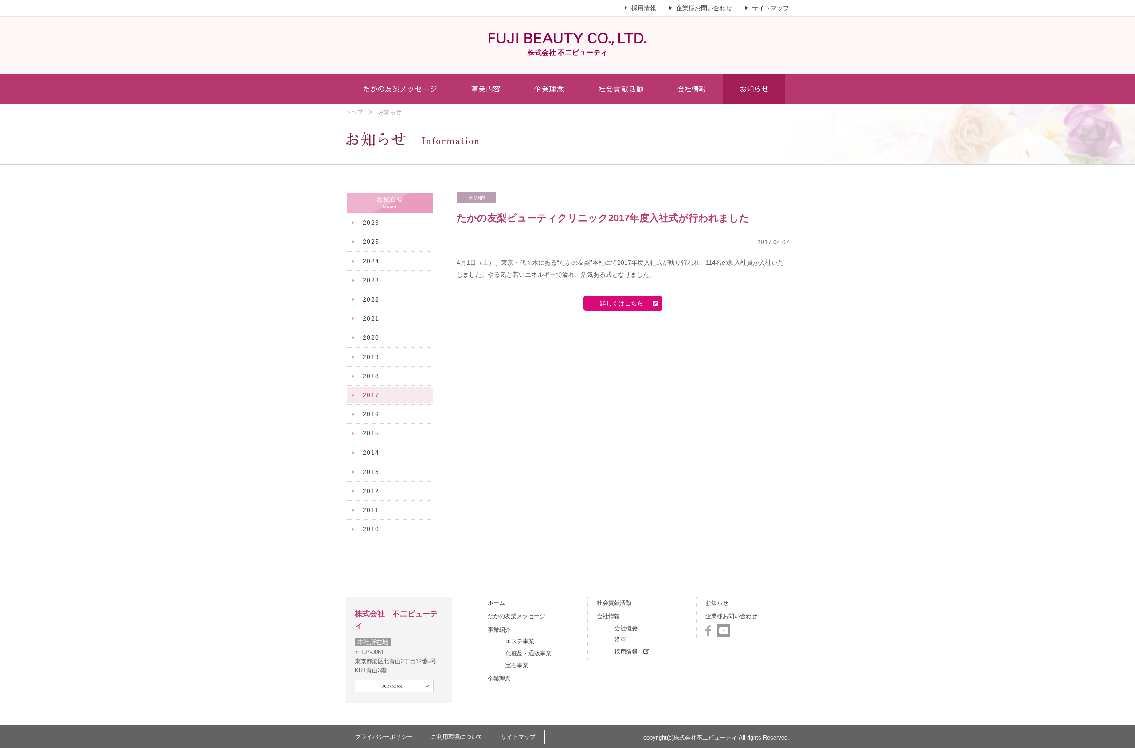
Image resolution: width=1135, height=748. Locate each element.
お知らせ (716, 602)
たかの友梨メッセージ (516, 616)
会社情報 (608, 616)
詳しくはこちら (622, 303)
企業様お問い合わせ (704, 8)
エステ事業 (519, 641)
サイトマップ (770, 8)
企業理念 (499, 678)
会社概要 (626, 628)
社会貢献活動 (614, 602)
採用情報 (643, 8)
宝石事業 (516, 665)
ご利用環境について (457, 736)
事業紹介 (499, 630)
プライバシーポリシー (384, 736)
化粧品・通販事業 (528, 653)
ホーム (496, 602)
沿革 (620, 639)
